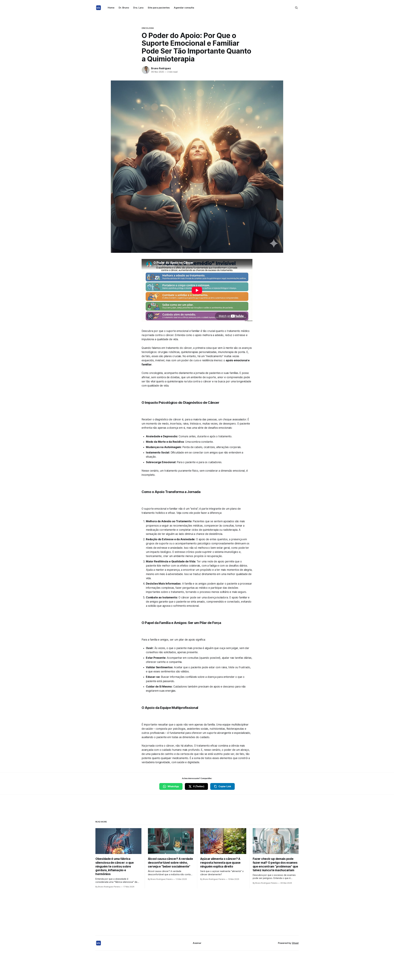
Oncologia (148, 28)
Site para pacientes (159, 7)
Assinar (197, 943)
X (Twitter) (198, 786)
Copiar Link (225, 786)
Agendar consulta (184, 7)
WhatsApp (173, 786)
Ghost (295, 943)
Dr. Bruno (124, 7)
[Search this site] (296, 7)
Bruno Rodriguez (161, 68)
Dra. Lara (138, 7)
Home (111, 7)
